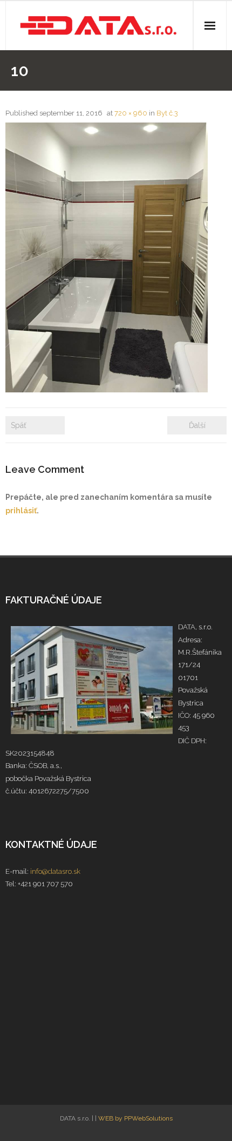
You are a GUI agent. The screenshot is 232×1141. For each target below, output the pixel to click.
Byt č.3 (167, 113)
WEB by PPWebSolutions (135, 1118)
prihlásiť (21, 510)
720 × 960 (130, 113)
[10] (106, 257)
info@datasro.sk (55, 871)
